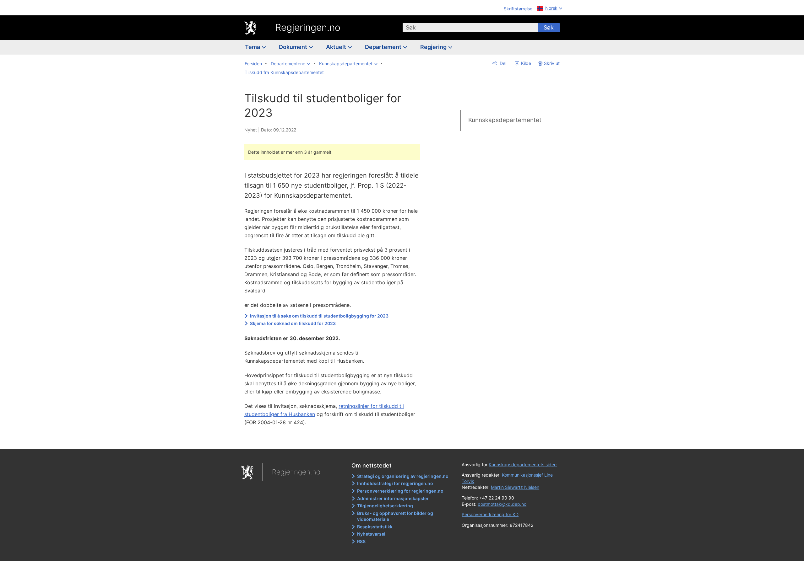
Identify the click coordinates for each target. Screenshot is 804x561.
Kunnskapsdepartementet (504, 120)
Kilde (525, 63)
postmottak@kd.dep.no (502, 504)
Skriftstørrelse (518, 8)
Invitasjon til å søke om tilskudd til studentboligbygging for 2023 (319, 315)
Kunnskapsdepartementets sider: (523, 464)
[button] (290, 64)
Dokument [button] (293, 47)
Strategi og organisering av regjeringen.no (402, 476)
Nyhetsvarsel (371, 534)
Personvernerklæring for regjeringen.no (400, 491)
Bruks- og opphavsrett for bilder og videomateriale (395, 516)
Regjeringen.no (307, 27)
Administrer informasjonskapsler (393, 498)
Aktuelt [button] (336, 47)
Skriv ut (552, 63)
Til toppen (336, 439)
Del (502, 63)
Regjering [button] (434, 47)
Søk (549, 27)
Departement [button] (384, 47)
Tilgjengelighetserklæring (385, 505)
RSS (361, 541)
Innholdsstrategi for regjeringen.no (395, 483)
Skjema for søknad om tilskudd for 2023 (293, 323)
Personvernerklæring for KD (490, 514)
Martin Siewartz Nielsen (515, 487)
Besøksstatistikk (375, 526)
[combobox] (470, 27)
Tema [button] (253, 47)
